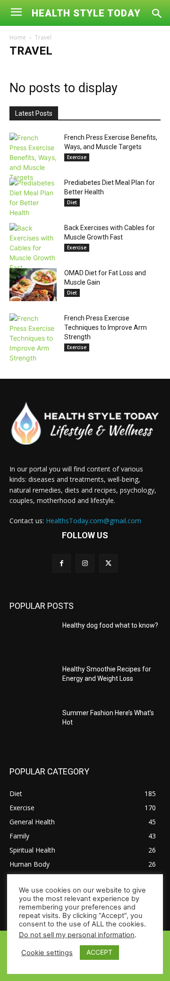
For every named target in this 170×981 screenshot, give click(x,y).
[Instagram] (85, 563)
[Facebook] (61, 563)
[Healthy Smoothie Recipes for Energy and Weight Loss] (32, 680)
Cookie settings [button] (47, 953)
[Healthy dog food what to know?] (32, 637)
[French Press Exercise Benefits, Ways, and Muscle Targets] (33, 157)
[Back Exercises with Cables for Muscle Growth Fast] (33, 247)
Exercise (76, 157)
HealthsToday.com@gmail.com (93, 520)
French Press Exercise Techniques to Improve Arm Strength (105, 327)
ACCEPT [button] (99, 952)
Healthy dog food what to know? (110, 625)
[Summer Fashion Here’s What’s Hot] (32, 724)
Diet (72, 202)
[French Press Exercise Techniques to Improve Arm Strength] (33, 338)
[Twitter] (108, 563)
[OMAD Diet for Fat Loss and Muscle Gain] (33, 284)
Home (17, 37)
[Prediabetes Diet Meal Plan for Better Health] (33, 197)
